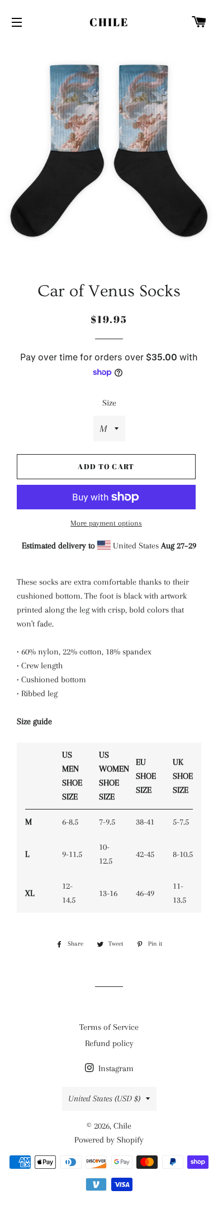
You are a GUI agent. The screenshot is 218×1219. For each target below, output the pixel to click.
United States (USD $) (104, 1098)
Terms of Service (109, 1027)
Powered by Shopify (109, 1140)
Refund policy (109, 1043)
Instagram (115, 1068)
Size (109, 403)
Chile (109, 22)
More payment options (106, 523)
